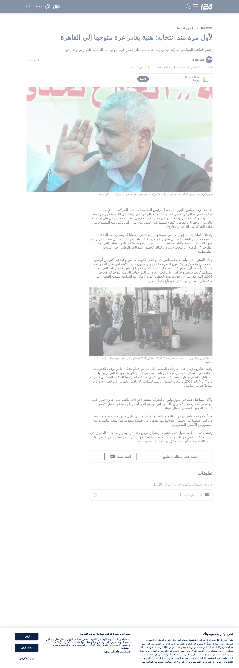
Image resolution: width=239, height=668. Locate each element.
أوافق (27, 636)
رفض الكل (26, 647)
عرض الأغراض (26, 658)
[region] (119, 648)
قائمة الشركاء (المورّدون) (117, 651)
